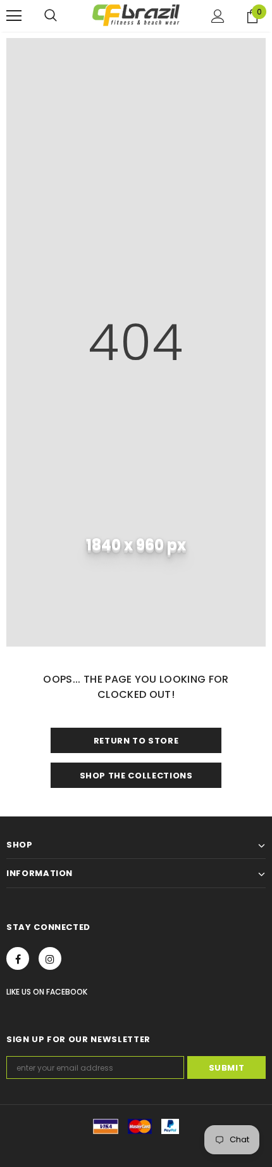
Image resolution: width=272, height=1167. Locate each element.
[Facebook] (17, 958)
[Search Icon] (50, 16)
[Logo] (136, 15)
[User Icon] (218, 16)
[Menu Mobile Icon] (14, 15)
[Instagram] (50, 958)
